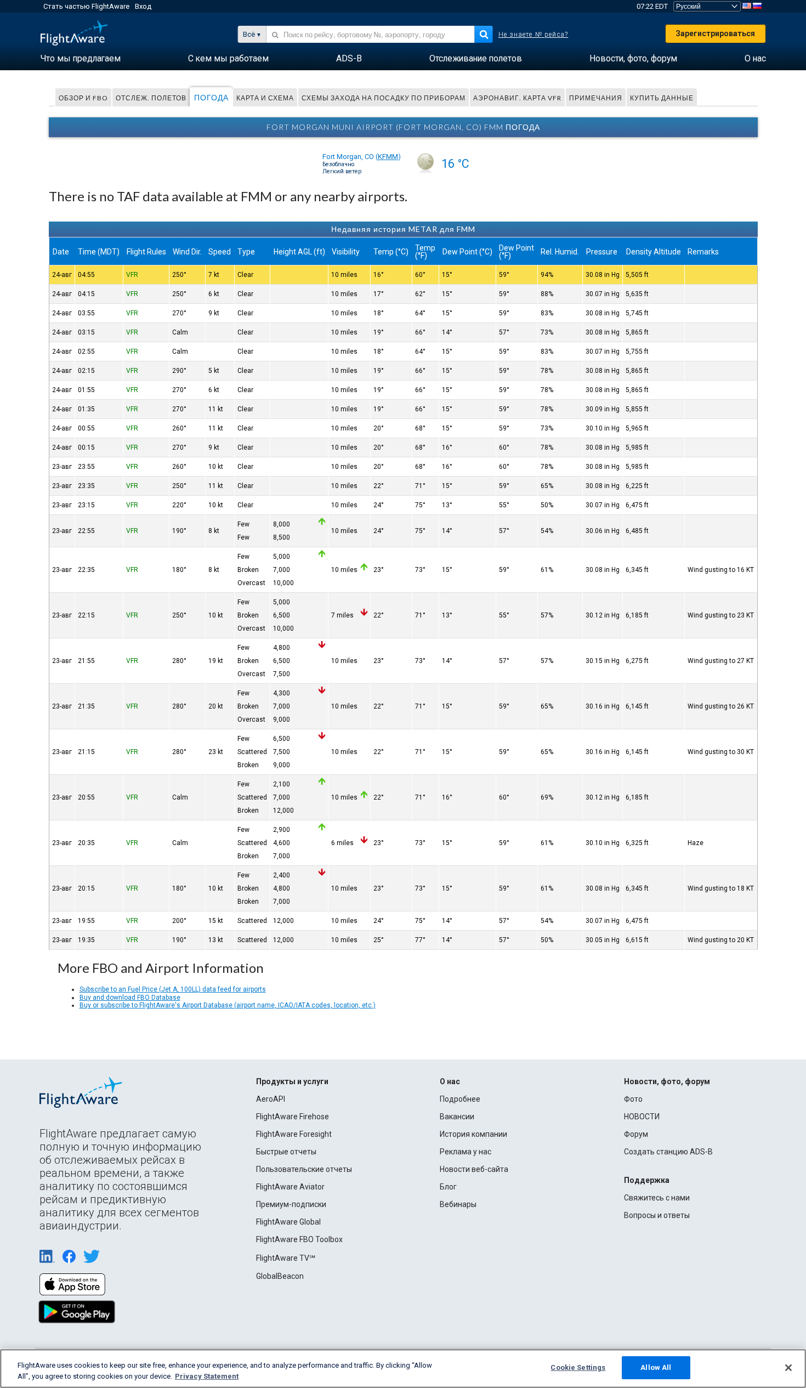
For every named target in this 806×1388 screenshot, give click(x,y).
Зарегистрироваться (715, 33)
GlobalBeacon (280, 1276)
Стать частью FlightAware (86, 6)
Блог (448, 1186)
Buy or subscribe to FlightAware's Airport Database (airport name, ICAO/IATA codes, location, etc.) (228, 1005)
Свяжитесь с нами (657, 1197)
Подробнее (460, 1099)
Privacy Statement (207, 1376)
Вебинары (458, 1204)
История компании (473, 1134)
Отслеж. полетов (151, 98)
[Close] (788, 1368)
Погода (211, 97)
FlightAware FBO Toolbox (299, 1239)
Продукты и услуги (292, 1081)
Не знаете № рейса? (533, 34)
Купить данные (662, 98)
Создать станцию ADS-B (668, 1151)
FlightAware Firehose (292, 1116)
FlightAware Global (288, 1221)
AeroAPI (270, 1099)
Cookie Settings (577, 1367)
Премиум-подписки (291, 1204)
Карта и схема (265, 98)
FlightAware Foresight (294, 1134)
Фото (633, 1099)
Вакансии (457, 1116)
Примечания (595, 98)
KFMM (388, 156)
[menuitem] (80, 58)
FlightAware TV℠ (285, 1258)
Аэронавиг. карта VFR (517, 98)
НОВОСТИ (642, 1116)
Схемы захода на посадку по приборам (384, 98)
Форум (636, 1134)
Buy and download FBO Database (130, 997)
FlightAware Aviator (290, 1186)
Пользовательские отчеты (304, 1169)
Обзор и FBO (83, 98)
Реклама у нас (465, 1151)
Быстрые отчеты (286, 1151)
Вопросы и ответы (657, 1215)
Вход (143, 6)
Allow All (655, 1367)
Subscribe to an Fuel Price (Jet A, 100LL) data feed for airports (173, 989)
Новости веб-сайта (474, 1169)
